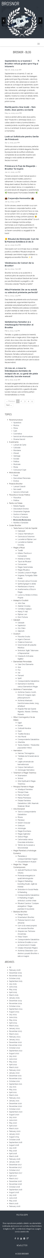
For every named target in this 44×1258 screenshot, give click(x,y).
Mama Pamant (23, 795)
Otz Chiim (21, 628)
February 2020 (15, 1131)
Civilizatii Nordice (24, 728)
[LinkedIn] (24, 1238)
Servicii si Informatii (20, 492)
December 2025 (15, 973)
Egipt (20, 723)
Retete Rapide (19, 506)
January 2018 (14, 1162)
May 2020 (13, 1123)
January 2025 (14, 998)
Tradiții (20, 550)
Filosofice (17, 498)
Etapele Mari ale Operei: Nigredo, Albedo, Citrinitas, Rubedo (28, 711)
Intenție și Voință (24, 559)
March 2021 (13, 1095)
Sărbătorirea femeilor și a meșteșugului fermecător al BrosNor (19, 325)
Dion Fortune (23, 617)
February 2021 (14, 1098)
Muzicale (16, 464)
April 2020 (13, 1126)
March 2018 (13, 1156)
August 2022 (14, 1053)
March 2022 (13, 1067)
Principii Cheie (23, 792)
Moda (15, 467)
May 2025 (13, 990)
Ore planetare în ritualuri (27, 862)
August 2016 (14, 1192)
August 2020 (14, 1115)
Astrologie (22, 828)
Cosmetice (17, 434)
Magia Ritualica (24, 570)
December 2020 (15, 1103)
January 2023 (14, 1040)
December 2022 (15, 1042)
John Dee (21, 603)
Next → (9, 405)
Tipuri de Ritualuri (24, 562)
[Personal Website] (27, 1238)
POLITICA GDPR (22, 1215)
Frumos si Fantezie (20, 517)
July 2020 (13, 1117)
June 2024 (13, 1017)
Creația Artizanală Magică (28, 948)
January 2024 (14, 1028)
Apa (19, 667)
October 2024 (14, 1006)
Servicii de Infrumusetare (23, 436)
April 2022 (13, 1065)
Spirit (20, 678)
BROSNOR (10, 3)
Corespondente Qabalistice (28, 681)
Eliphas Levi (22, 614)
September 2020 (15, 1112)
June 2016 (13, 1198)
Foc (19, 670)
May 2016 (13, 1201)
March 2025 (13, 995)
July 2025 (13, 984)
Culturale (16, 448)
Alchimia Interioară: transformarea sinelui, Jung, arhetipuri (28, 703)
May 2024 (13, 1020)
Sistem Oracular (24, 823)
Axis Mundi (22, 737)
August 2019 (14, 1137)
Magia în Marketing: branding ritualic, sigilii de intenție (27, 884)
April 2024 (13, 1023)
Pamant (21, 675)
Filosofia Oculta (24, 637)
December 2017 (15, 1165)
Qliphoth (21, 631)
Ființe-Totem (23, 937)
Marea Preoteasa (24, 798)
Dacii (19, 731)
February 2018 (14, 1159)
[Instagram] (18, 1238)
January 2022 (14, 1073)
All (10, 967)
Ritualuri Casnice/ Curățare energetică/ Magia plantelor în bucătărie (28, 906)
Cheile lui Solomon (25, 642)
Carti (15, 431)
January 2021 (14, 1101)
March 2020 (13, 1128)
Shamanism (22, 776)
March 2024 (13, 1026)
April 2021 (13, 1092)
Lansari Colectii (19, 486)
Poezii (15, 475)
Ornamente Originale (21, 512)
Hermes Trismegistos (26, 753)
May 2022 (13, 1062)
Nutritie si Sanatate (20, 523)
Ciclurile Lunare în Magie (27, 573)
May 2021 (13, 1090)
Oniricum (21, 826)
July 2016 (12, 1195)
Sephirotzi (22, 625)
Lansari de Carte (19, 445)
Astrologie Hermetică (26, 770)
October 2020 (14, 1109)
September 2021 (15, 1084)
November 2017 (15, 1167)
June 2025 (13, 987)
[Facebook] (15, 1238)
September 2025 (15, 981)
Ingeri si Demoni (24, 639)
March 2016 (13, 1204)
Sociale (16, 459)
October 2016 (14, 1187)
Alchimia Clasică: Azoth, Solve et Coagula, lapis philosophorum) (27, 695)
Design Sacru (23, 914)
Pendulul (21, 820)
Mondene (17, 450)
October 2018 (14, 1140)
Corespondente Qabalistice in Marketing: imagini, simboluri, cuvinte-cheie (28, 898)
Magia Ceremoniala (25, 567)
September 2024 (15, 1009)
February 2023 (14, 1037)
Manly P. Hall (23, 612)
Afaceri (16, 453)
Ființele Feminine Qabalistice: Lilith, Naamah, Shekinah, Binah (28, 803)
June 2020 (13, 1120)
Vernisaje (16, 456)
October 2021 (14, 1081)
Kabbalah (21, 531)
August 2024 (14, 1012)
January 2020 (14, 1134)
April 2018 (13, 1153)
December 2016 (15, 1181)
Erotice (16, 481)
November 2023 (15, 1031)
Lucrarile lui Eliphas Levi (27, 539)
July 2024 (13, 1015)
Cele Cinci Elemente (25, 664)
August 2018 (14, 1145)
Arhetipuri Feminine (25, 789)
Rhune (20, 817)
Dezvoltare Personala (21, 478)
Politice (16, 461)
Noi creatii (17, 489)
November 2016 (15, 1184)
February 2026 (15, 970)
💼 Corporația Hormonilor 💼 (19, 198)
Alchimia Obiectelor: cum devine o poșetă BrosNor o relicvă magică (28, 953)
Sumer (20, 726)
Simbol (20, 778)
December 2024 (15, 1001)
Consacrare (22, 564)
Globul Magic (23, 837)
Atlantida (21, 742)
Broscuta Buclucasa (22, 520)
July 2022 (13, 1056)
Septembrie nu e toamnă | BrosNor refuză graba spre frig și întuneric (21, 64)
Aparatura (17, 423)
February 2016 (14, 1206)
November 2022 (15, 1045)
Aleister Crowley (24, 606)
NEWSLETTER (22, 1245)
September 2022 (15, 1051)
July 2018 (12, 1148)
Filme (15, 428)
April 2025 (13, 992)
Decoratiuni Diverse (21, 509)
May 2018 (13, 1151)
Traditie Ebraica (24, 734)
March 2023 (13, 1034)
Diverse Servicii (19, 439)
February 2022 (14, 1070)
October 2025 (14, 978)
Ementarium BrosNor (26, 917)
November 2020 (15, 1106)
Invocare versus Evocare (27, 581)
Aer (19, 673)
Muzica (16, 425)
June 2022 (13, 1059)
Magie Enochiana (24, 831)
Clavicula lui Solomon (26, 537)
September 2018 (15, 1142)
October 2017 (14, 1170)
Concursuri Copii (19, 470)
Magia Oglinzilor (24, 834)
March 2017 (13, 1179)
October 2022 (14, 1048)
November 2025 (15, 976)
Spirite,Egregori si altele (27, 584)
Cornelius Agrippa (25, 609)
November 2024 (15, 1003)
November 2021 (15, 1078)
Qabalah (21, 623)
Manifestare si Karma (26, 587)
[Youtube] (21, 1238)
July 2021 (12, 1087)
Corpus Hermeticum (26, 534)
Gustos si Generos (20, 514)
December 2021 (15, 1076)
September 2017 (15, 1173)
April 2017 (13, 1176)
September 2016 (15, 1190)
